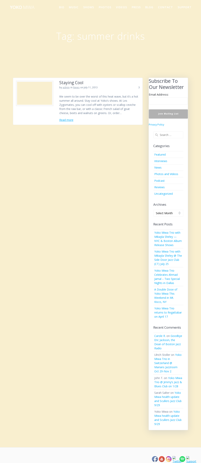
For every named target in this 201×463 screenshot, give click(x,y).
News (76, 87)
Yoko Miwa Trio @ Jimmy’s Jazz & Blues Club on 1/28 (168, 382)
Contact (165, 7)
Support (185, 7)
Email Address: (159, 94)
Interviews (160, 161)
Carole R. (160, 336)
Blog (149, 7)
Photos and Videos (166, 174)
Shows (88, 7)
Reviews (159, 187)
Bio (61, 7)
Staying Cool (71, 82)
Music (74, 7)
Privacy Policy (156, 124)
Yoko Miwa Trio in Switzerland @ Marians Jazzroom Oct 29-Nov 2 (168, 363)
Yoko (22, 7)
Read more (66, 120)
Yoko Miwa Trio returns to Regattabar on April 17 (168, 312)
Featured (160, 154)
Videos (121, 7)
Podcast (159, 181)
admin (66, 87)
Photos (105, 7)
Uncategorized (163, 194)
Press (136, 7)
